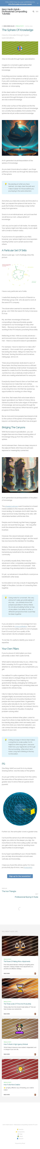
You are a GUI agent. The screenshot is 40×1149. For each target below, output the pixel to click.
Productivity (20, 26)
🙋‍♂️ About (20, 1136)
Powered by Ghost (20, 1143)
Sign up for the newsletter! (20, 876)
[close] (37, 3)
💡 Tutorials (20, 1129)
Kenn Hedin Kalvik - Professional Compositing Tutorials (14, 11)
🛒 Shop (20, 1134)
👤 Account (20, 1138)
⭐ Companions (20, 1131)
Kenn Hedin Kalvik (9, 26)
